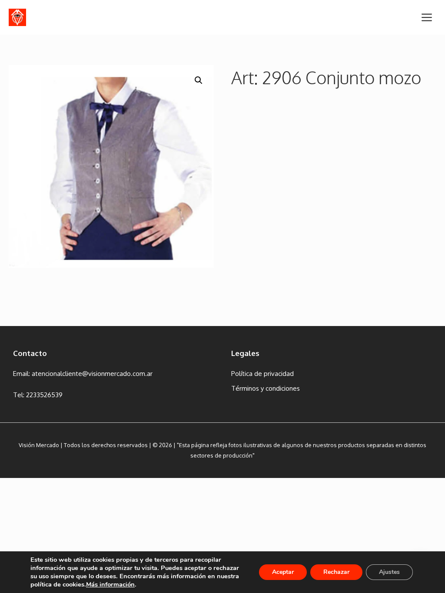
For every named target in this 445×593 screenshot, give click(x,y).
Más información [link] (110, 584)
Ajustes (389, 572)
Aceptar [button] (283, 572)
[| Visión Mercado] (17, 17)
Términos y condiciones (265, 388)
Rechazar (336, 572)
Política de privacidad (262, 373)
